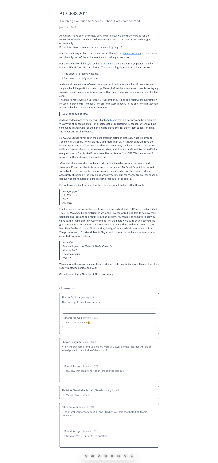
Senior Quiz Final (132, 53)
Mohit (113, 120)
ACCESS (108, 63)
